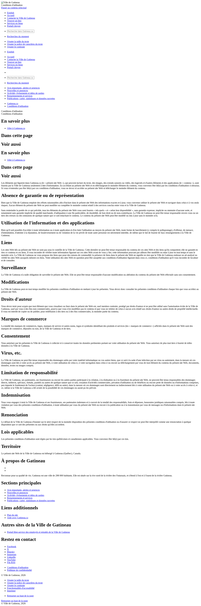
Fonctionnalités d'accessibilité (20, 588)
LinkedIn (11, 557)
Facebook (11, 546)
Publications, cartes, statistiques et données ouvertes (31, 98)
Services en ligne (15, 23)
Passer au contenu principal (13, 7)
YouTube (11, 560)
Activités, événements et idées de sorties (25, 93)
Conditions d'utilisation (17, 106)
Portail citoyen (13, 26)
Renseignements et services (19, 96)
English (10, 12)
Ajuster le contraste (16, 47)
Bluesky (11, 552)
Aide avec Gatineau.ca (17, 517)
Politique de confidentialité (19, 570)
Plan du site (12, 515)
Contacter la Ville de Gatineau (21, 18)
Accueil (10, 15)
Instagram (11, 554)
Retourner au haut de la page (20, 596)
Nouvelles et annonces (17, 90)
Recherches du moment (18, 36)
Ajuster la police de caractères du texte (25, 44)
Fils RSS (11, 562)
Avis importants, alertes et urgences (23, 88)
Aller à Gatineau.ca (16, 128)
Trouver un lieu (14, 20)
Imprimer (11, 590)
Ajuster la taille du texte (18, 41)
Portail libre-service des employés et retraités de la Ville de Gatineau (38, 532)
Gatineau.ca (12, 103)
